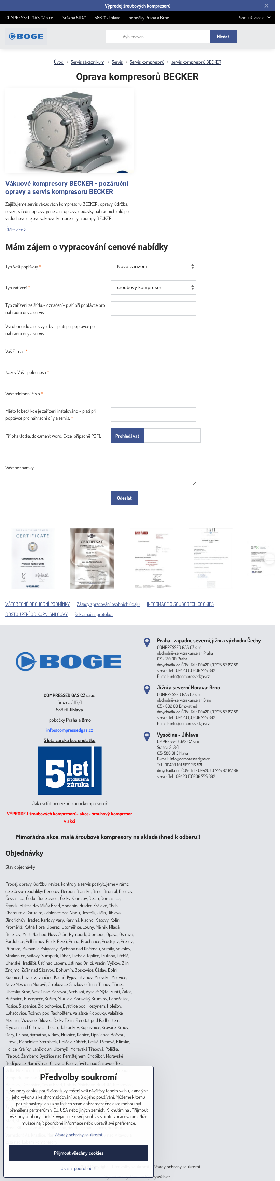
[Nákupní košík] (250, 36)
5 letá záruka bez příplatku (69, 740)
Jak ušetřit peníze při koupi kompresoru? (70, 803)
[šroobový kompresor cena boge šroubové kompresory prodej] (69, 685)
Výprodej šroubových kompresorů (137, 6)
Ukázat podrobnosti (79, 1168)
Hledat (223, 36)
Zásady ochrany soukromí (176, 1166)
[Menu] (266, 36)
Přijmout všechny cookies (78, 1153)
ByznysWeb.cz (157, 1176)
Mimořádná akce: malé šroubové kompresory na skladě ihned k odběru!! (108, 836)
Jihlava (76, 709)
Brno (86, 720)
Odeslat (124, 498)
